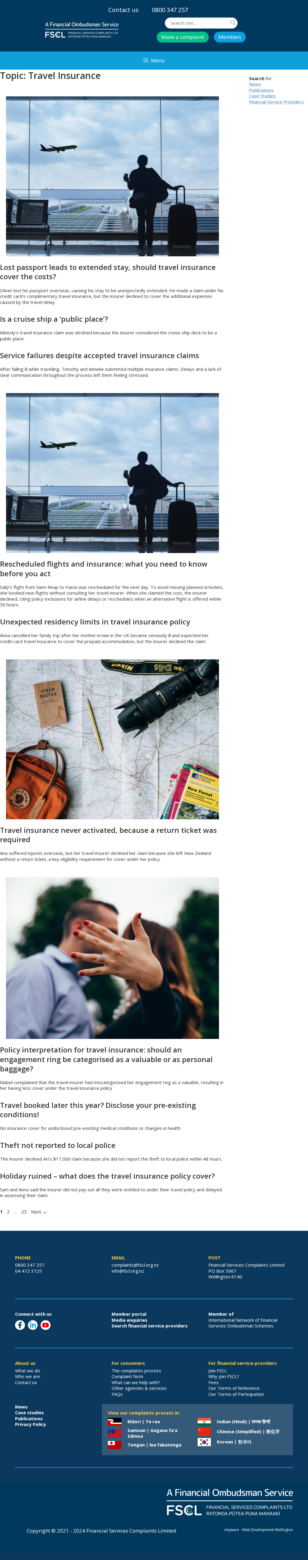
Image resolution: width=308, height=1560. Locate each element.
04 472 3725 (28, 1271)
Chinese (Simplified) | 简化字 (248, 1431)
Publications (261, 90)
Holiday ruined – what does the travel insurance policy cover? (107, 1176)
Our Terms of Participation (236, 1394)
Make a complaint (182, 36)
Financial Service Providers (276, 102)
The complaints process (136, 1371)
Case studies (29, 1412)
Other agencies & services (139, 1388)
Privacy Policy (30, 1424)
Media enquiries (129, 1320)
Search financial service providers (150, 1326)
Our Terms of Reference (234, 1388)
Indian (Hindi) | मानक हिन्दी (243, 1421)
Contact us (123, 10)
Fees (213, 1382)
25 (24, 1211)
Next (39, 1211)
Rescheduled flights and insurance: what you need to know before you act (104, 568)
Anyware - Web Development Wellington (258, 1529)
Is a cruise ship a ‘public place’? (54, 319)
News (255, 84)
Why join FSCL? (223, 1376)
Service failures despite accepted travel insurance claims (99, 355)
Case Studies (262, 96)
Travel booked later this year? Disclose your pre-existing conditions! (98, 1109)
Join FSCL (217, 1371)
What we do (27, 1371)
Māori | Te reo (144, 1421)
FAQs (117, 1394)
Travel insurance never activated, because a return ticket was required (108, 834)
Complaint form (127, 1376)
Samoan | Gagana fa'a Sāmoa (152, 1433)
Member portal (129, 1314)
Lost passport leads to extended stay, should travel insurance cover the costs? (108, 271)
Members (229, 36)
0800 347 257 (170, 10)
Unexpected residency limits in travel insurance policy (95, 622)
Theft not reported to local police (58, 1145)
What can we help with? (136, 1382)
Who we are (27, 1376)
